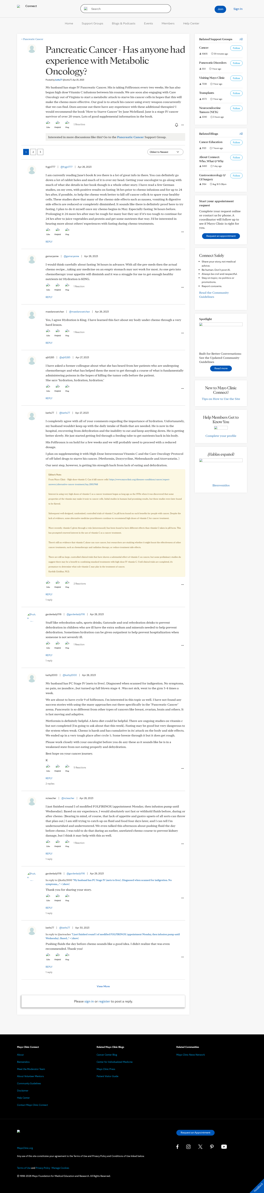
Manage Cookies (60, 1167)
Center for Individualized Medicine (115, 1061)
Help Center (191, 23)
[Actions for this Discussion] (182, 125)
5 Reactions (80, 767)
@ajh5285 (64, 357)
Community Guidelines (29, 1083)
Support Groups (92, 23)
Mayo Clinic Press (106, 1069)
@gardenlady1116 (76, 614)
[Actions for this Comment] (182, 232)
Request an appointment (221, 236)
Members (168, 23)
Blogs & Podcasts (123, 23)
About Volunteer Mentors (30, 1076)
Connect (31, 6)
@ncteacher (67, 798)
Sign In (237, 9)
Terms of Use (24, 1167)
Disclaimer (22, 1090)
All (241, 39)
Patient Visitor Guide (107, 1076)
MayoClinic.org (25, 1148)
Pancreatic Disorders (212, 62)
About (20, 1054)
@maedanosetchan (79, 311)
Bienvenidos (221, 485)
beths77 (63, 79)
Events (148, 23)
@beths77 (64, 412)
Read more (221, 368)
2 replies (50, 783)
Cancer (204, 47)
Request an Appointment (195, 1132)
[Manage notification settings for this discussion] (176, 125)
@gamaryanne (71, 256)
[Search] (84, 8)
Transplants (206, 93)
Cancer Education (210, 142)
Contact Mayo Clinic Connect (32, 1104)
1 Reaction (79, 124)
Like (48, 127)
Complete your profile (220, 436)
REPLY (49, 241)
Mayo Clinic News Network (190, 1054)
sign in (89, 1001)
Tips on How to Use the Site (221, 399)
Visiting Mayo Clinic (212, 77)
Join (220, 9)
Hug (67, 127)
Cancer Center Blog (107, 1054)
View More (103, 986)
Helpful (57, 127)
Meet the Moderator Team (31, 1069)
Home (69, 23)
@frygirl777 (67, 166)
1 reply (49, 599)
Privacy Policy (43, 1167)
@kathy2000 (70, 675)
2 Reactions (80, 583)
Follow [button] (236, 48)
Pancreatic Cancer (32, 39)
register (104, 1001)
